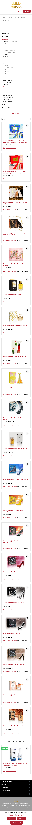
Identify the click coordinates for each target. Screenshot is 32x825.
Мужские (7, 91)
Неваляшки (5, 56)
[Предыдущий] (2, 757)
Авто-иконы (8, 48)
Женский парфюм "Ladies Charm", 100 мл (15, 448)
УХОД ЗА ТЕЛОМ (6, 33)
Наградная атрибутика (8, 99)
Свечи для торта (6, 84)
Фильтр (17, 113)
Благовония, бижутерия (10, 50)
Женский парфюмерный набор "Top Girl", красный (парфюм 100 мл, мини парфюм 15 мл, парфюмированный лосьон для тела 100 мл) (16, 172)
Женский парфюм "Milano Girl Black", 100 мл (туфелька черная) (15, 233)
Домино (7, 71)
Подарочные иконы (9, 44)
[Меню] (3, 11)
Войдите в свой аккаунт (9, 148)
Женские (7, 89)
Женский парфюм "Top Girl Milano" (13, 633)
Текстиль (5, 76)
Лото (6, 69)
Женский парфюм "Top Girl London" (13, 602)
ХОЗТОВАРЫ (5, 36)
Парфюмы (5, 86)
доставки (4, 805)
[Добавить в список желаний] (27, 125)
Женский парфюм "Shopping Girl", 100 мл (15, 325)
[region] (16, 757)
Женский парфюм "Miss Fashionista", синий (15, 479)
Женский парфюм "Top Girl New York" (14, 664)
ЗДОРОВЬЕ (4, 30)
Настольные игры (7, 63)
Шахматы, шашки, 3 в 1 (10, 67)
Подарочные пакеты (7, 80)
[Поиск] (18, 11)
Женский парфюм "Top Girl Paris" (12, 572)
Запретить (21, 818)
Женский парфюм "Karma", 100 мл (13, 294)
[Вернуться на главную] (16, 4)
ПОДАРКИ (4, 39)
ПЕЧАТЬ (3, 104)
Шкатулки (5, 61)
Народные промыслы (8, 59)
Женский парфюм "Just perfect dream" (14, 695)
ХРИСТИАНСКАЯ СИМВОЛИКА (10, 41)
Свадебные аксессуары (8, 97)
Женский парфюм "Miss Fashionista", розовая (13, 264)
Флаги (4, 93)
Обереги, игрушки (7, 82)
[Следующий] (29, 757)
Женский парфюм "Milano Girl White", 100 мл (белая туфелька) (15, 203)
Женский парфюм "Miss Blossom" (12, 726)
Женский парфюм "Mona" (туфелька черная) (13, 418)
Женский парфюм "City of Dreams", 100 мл (15, 387)
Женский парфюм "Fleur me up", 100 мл (14, 356)
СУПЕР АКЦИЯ (5, 108)
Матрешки (5, 54)
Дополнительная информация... (16, 815)
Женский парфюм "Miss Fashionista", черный (13, 541)
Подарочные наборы (8, 101)
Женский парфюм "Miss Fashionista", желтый (13, 511)
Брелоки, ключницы (7, 95)
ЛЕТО (3, 27)
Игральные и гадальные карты (12, 74)
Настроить (12, 818)
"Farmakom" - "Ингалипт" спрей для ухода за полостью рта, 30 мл (15, 764)
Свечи (6, 46)
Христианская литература (11, 52)
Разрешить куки (16, 823)
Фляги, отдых (6, 78)
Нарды (6, 65)
